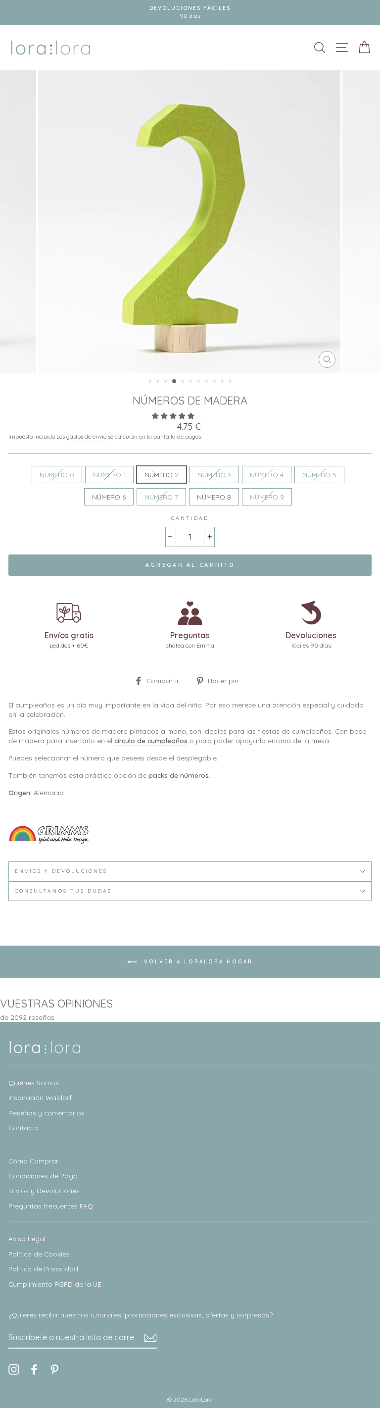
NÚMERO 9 (267, 497)
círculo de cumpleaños (151, 740)
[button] (174, 415)
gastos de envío (86, 436)
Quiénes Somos (33, 1082)
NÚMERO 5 (319, 474)
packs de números (178, 775)
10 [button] (223, 382)
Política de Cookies (39, 1254)
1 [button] (150, 382)
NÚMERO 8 (214, 497)
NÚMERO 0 (57, 474)
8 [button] (207, 382)
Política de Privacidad (43, 1268)
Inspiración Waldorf (40, 1097)
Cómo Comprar (33, 1161)
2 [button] (158, 382)
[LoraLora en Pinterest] (54, 1369)
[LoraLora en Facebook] (34, 1369)
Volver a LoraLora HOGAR (197, 961)
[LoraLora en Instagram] (13, 1369)
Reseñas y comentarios (46, 1112)
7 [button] (199, 382)
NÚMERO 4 (267, 474)
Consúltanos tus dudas (63, 891)
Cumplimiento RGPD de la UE (54, 1284)
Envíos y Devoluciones (44, 1190)
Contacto (23, 1127)
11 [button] (231, 382)
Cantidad (190, 518)
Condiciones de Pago (43, 1175)
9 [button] (215, 382)
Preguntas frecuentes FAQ (50, 1206)
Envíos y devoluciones (61, 871)
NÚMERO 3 (214, 474)
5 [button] (183, 382)
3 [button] (166, 382)
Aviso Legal (27, 1238)
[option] (190, 12)
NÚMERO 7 (161, 497)
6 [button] (191, 382)
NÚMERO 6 (109, 497)
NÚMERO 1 (109, 474)
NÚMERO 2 (161, 474)
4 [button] (174, 381)
